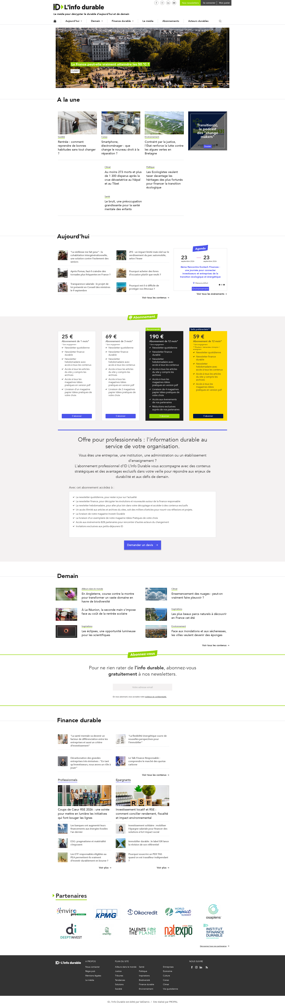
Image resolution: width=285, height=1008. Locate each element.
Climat (108, 167)
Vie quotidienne (170, 988)
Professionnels (67, 780)
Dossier (207, 146)
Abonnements (170, 21)
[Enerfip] (106, 931)
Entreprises (168, 966)
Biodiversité (144, 980)
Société (61, 137)
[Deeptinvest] (71, 931)
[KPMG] (106, 911)
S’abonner (77, 416)
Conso (104, 137)
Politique (150, 167)
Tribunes (119, 975)
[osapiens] (213, 911)
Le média (147, 21)
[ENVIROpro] (71, 912)
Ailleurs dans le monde (92, 588)
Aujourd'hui (72, 21)
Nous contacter (92, 966)
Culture (166, 975)
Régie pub (90, 971)
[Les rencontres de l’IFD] (213, 931)
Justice (118, 971)
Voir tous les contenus (154, 297)
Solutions (119, 984)
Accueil (54, 21)
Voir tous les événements (210, 293)
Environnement (152, 137)
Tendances (120, 980)
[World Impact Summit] (178, 912)
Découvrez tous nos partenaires (213, 946)
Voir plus (104, 867)
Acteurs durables (198, 21)
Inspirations (176, 609)
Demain (95, 21)
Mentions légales (93, 975)
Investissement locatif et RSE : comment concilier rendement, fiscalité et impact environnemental (142, 814)
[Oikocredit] (142, 912)
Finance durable (121, 21)
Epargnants (123, 780)
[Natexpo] (178, 931)
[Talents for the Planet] (142, 931)
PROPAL (173, 1001)
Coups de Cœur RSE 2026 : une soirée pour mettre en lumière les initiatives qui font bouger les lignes (83, 814)
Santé (107, 196)
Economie (167, 971)
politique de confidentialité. (156, 697)
